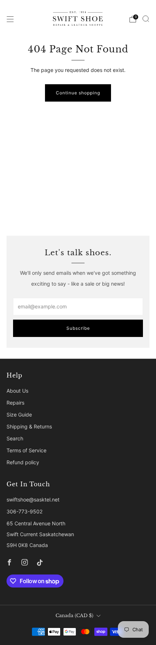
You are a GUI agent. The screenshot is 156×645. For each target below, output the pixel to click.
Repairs (15, 403)
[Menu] (10, 19)
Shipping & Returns (29, 426)
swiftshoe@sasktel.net (33, 499)
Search (15, 438)
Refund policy (23, 462)
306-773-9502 (24, 511)
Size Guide (19, 414)
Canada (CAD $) (74, 615)
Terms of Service (26, 450)
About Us (17, 391)
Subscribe (78, 328)
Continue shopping (78, 92)
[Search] (145, 18)
